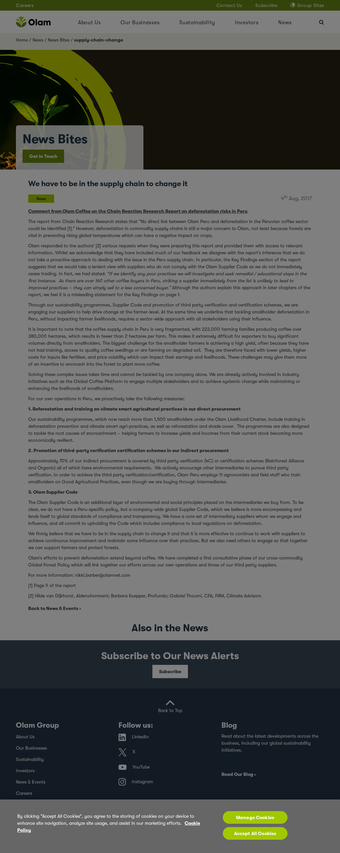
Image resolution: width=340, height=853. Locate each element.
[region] (170, 826)
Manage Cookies (255, 817)
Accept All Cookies (255, 833)
